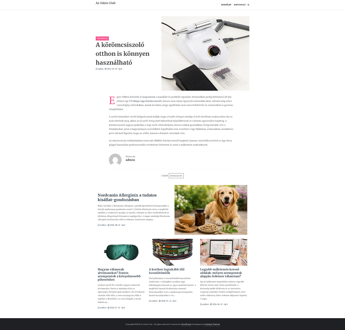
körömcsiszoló (176, 175)
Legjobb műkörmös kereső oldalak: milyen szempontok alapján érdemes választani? (221, 273)
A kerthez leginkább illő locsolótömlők (166, 271)
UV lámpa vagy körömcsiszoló (145, 101)
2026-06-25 (217, 304)
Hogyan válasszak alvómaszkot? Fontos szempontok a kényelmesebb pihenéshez (119, 274)
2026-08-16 (114, 225)
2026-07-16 (114, 307)
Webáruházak (102, 38)
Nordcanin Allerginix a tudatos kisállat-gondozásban (127, 197)
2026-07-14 (166, 300)
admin (100, 68)
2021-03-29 (111, 68)
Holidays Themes (212, 324)
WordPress (186, 324)
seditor (102, 225)
